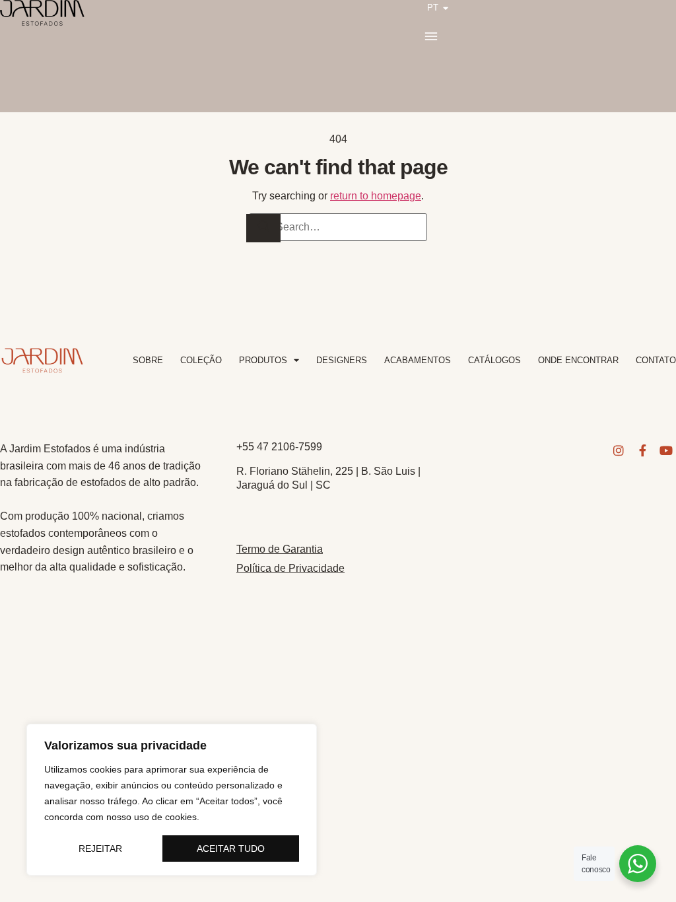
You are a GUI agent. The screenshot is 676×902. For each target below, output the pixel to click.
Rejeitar (100, 848)
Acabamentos (417, 360)
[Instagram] (618, 450)
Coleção (201, 360)
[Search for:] (338, 227)
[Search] (263, 228)
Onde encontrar (578, 360)
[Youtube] (666, 450)
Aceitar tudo (231, 848)
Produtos (263, 360)
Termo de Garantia (279, 549)
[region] (171, 800)
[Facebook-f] (642, 450)
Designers (341, 360)
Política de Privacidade (290, 568)
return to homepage (375, 195)
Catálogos (494, 360)
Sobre (148, 360)
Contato (656, 360)
